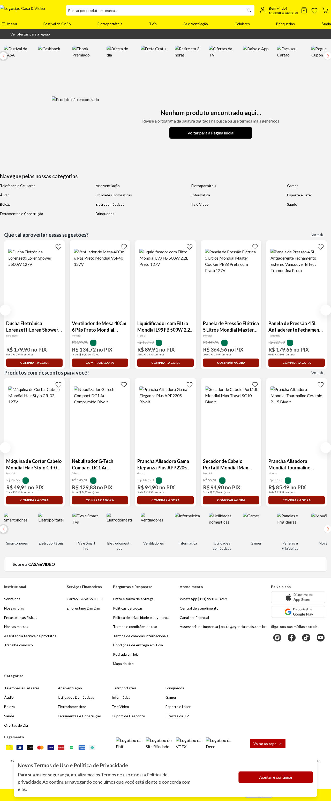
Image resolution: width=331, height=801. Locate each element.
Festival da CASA (57, 24)
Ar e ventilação (108, 185)
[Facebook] (291, 637)
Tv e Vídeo (200, 204)
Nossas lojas (14, 608)
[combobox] (155, 10)
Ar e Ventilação (195, 24)
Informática (200, 195)
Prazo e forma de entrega (133, 599)
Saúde (292, 204)
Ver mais (317, 235)
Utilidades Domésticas (114, 195)
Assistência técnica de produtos (30, 636)
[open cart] (325, 10)
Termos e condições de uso (135, 626)
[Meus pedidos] (304, 10)
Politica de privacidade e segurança (141, 617)
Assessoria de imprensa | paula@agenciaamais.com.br (223, 626)
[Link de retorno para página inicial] (31, 10)
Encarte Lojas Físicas (20, 617)
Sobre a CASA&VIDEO (34, 564)
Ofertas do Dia (16, 725)
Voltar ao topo (264, 743)
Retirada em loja (126, 654)
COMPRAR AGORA (34, 362)
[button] (26, 34)
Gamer (292, 185)
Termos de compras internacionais (140, 636)
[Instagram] (277, 637)
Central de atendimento (199, 608)
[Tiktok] (306, 637)
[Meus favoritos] (314, 10)
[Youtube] (320, 637)
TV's (153, 24)
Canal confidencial (194, 617)
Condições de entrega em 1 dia (138, 645)
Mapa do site (123, 663)
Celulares (242, 24)
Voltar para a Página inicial (210, 132)
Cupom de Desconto (128, 716)
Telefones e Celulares (17, 185)
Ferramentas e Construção (21, 213)
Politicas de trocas (128, 608)
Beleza (5, 204)
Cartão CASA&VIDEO (85, 599)
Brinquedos (285, 24)
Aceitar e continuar (276, 777)
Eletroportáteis (109, 24)
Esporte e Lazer (299, 195)
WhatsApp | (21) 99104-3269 (203, 599)
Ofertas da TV (177, 716)
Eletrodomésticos (110, 204)
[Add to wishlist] (58, 246)
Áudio (326, 24)
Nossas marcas (16, 626)
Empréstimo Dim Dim (83, 608)
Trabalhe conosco (18, 645)
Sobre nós (12, 599)
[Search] (249, 10)
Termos (108, 774)
